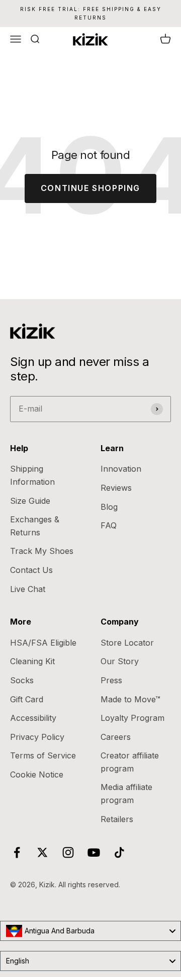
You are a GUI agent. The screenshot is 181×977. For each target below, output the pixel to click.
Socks (22, 680)
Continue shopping (90, 188)
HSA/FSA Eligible (43, 643)
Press (111, 680)
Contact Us (31, 570)
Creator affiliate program (130, 761)
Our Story (120, 661)
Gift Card (26, 699)
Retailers (117, 819)
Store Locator (127, 643)
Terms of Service (43, 755)
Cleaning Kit (32, 661)
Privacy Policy (37, 737)
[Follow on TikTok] (119, 852)
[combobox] (90, 931)
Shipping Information (32, 475)
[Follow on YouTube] (94, 852)
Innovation (121, 469)
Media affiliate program (126, 793)
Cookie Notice (36, 774)
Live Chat (27, 589)
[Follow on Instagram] (68, 852)
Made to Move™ (130, 699)
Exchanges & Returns (34, 525)
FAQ (109, 525)
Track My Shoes (41, 551)
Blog (109, 507)
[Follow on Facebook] (17, 852)
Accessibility (33, 718)
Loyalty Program (132, 718)
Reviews (116, 488)
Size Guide (30, 501)
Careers (116, 737)
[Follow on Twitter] (42, 852)
